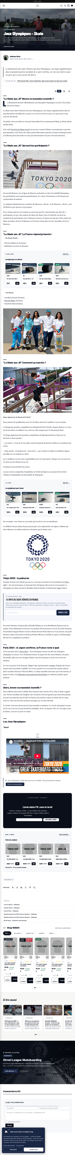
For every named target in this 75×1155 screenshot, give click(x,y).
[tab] (35, 987)
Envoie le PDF (62, 612)
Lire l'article (9, 1071)
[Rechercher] (61, 6)
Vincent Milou (9, 301)
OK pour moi (34, 1149)
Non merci (13, 1149)
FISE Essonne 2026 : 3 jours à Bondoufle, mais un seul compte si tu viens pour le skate (42, 81)
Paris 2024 (24, 651)
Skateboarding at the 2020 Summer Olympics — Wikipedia (20, 914)
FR (59, 91)
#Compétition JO (8, 879)
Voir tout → (66, 254)
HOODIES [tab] (42, 933)
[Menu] (4, 5)
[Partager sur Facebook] (17, 887)
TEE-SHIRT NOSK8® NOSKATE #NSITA (10, 963)
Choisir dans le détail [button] (9, 1145)
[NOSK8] (37, 6)
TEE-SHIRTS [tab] (18, 933)
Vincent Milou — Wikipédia (11, 911)
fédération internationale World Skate (32, 674)
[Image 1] (7, 957)
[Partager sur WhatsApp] (26, 887)
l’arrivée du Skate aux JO (20, 129)
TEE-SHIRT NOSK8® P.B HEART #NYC (57, 965)
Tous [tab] (7, 933)
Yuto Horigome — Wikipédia (12, 904)
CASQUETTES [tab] (30, 933)
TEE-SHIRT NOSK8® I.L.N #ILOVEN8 (41, 965)
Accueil (6, 26)
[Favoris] (72, 6)
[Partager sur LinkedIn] (21, 887)
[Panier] (68, 6)
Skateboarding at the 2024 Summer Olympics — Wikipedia (20, 917)
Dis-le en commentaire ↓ (15, 784)
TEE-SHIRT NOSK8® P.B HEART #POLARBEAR (25, 965)
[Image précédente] (5, 957)
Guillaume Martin (15, 56)
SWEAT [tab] (52, 933)
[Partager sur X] (13, 887)
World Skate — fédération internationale (15, 920)
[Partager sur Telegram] (30, 887)
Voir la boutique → (64, 834)
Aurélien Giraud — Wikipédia (12, 908)
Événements (15, 26)
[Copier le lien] (34, 887)
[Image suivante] (16, 957)
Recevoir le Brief (51, 820)
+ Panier (7, 979)
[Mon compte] (65, 6)
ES (69, 91)
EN (64, 91)
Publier (9, 1125)
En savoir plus (20, 1145)
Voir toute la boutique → (63, 928)
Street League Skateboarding (22, 1060)
